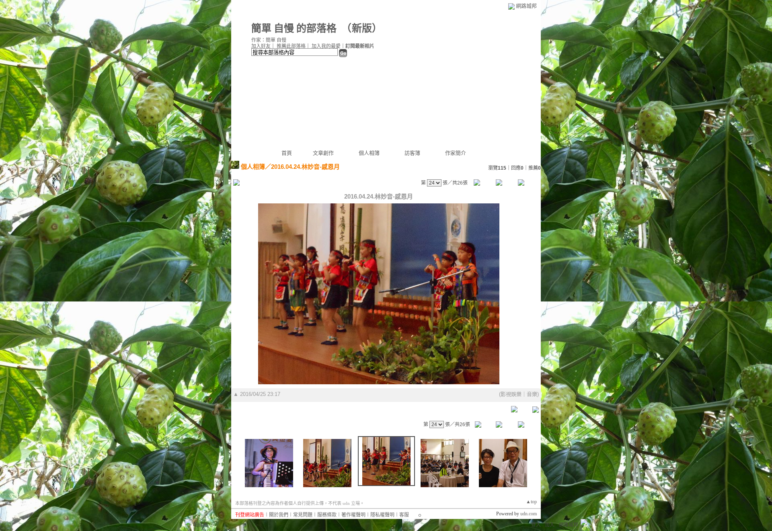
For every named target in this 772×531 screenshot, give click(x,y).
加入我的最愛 (326, 46)
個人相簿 (369, 153)
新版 (362, 28)
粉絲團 (200, 525)
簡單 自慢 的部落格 (294, 28)
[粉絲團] (188, 522)
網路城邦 (526, 6)
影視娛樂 (511, 394)
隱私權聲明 (382, 515)
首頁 (286, 153)
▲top (531, 501)
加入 (549, 525)
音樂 (532, 394)
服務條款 (327, 515)
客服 (404, 515)
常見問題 (302, 515)
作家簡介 (455, 153)
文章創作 (323, 153)
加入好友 (261, 46)
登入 (536, 525)
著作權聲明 (353, 515)
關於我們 (278, 515)
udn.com (528, 514)
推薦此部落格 (291, 46)
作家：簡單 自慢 (268, 40)
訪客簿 (412, 153)
